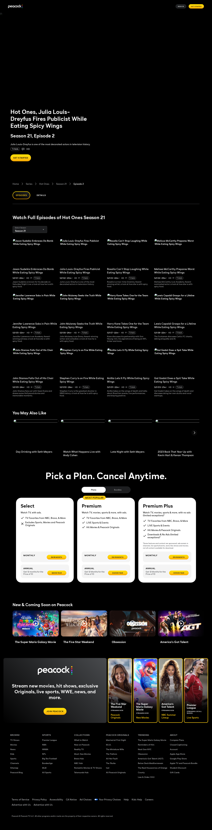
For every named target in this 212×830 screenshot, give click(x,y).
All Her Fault (112, 758)
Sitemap (14, 768)
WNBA (45, 749)
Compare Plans (177, 740)
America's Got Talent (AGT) (150, 758)
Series (29, 183)
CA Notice (71, 799)
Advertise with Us (21, 804)
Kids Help (137, 799)
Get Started (196, 6)
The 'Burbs (111, 763)
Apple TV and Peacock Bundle (183, 763)
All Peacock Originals (116, 772)
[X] (173, 806)
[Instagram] (196, 797)
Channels (14, 763)
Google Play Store (178, 758)
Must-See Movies (82, 754)
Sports (13, 758)
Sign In (181, 6)
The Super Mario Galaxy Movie (152, 740)
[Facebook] (173, 797)
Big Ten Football (49, 758)
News (13, 749)
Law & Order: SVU (146, 777)
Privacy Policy (39, 799)
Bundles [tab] (117, 489)
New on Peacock (81, 744)
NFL (44, 754)
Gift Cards (175, 772)
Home (16, 183)
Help (126, 799)
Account (174, 749)
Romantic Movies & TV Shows (88, 768)
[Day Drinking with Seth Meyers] (36, 434)
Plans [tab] (93, 489)
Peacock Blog (16, 772)
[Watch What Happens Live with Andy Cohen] (83, 434)
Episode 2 (79, 183)
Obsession (143, 754)
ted (107, 768)
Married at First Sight (116, 740)
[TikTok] (181, 797)
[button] (36, 623)
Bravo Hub (79, 758)
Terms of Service (20, 799)
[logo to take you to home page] (15, 6)
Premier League (49, 740)
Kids (12, 754)
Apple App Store (177, 754)
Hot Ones (44, 183)
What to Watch (81, 740)
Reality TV (79, 749)
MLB (44, 768)
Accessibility (56, 799)
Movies (13, 744)
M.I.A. (108, 744)
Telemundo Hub (81, 772)
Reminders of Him (146, 744)
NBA (44, 744)
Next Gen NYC (144, 749)
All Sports (46, 772)
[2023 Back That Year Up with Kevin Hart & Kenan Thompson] (177, 434)
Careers (149, 799)
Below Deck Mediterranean (150, 763)
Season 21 (61, 183)
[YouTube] (188, 797)
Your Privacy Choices (110, 799)
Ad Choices (86, 799)
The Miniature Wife (115, 749)
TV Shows (14, 740)
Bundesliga (47, 763)
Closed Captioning (178, 744)
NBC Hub (78, 763)
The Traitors (111, 754)
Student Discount (178, 768)
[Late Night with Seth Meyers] (130, 434)
